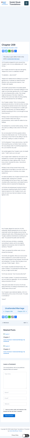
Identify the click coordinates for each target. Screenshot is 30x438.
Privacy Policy (15, 435)
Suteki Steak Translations (15, 3)
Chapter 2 (6, 349)
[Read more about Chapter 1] (6, 334)
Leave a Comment (7, 339)
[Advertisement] (15, 26)
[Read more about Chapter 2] (6, 346)
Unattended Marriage (13, 59)
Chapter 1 (6, 337)
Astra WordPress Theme (15, 431)
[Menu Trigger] (26, 3)
